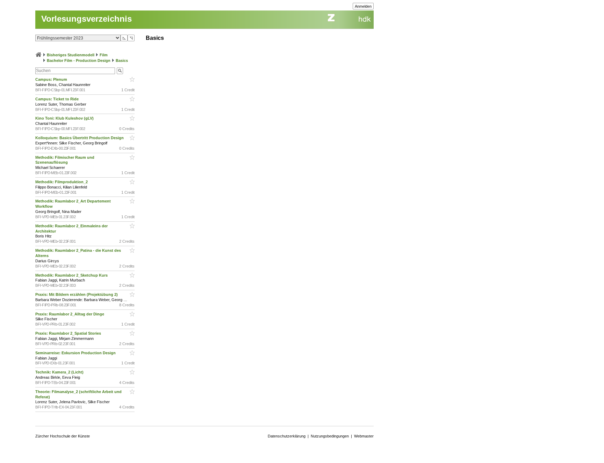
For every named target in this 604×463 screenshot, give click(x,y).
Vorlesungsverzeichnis (86, 18)
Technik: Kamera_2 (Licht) (60, 372)
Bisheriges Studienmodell (70, 55)
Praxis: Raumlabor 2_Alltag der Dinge (70, 314)
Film (104, 55)
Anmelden (363, 6)
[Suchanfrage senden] (120, 70)
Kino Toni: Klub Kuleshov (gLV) (65, 118)
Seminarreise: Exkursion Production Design (76, 353)
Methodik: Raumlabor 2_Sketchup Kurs (72, 275)
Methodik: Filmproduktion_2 (62, 182)
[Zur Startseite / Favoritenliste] (38, 55)
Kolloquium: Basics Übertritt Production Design (80, 138)
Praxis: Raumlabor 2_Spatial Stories (68, 333)
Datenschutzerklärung (286, 436)
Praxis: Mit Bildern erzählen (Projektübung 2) (77, 294)
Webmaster (364, 436)
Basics (122, 60)
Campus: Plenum (51, 79)
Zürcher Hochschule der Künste (62, 436)
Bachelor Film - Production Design (78, 60)
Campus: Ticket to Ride (57, 99)
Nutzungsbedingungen (330, 436)
